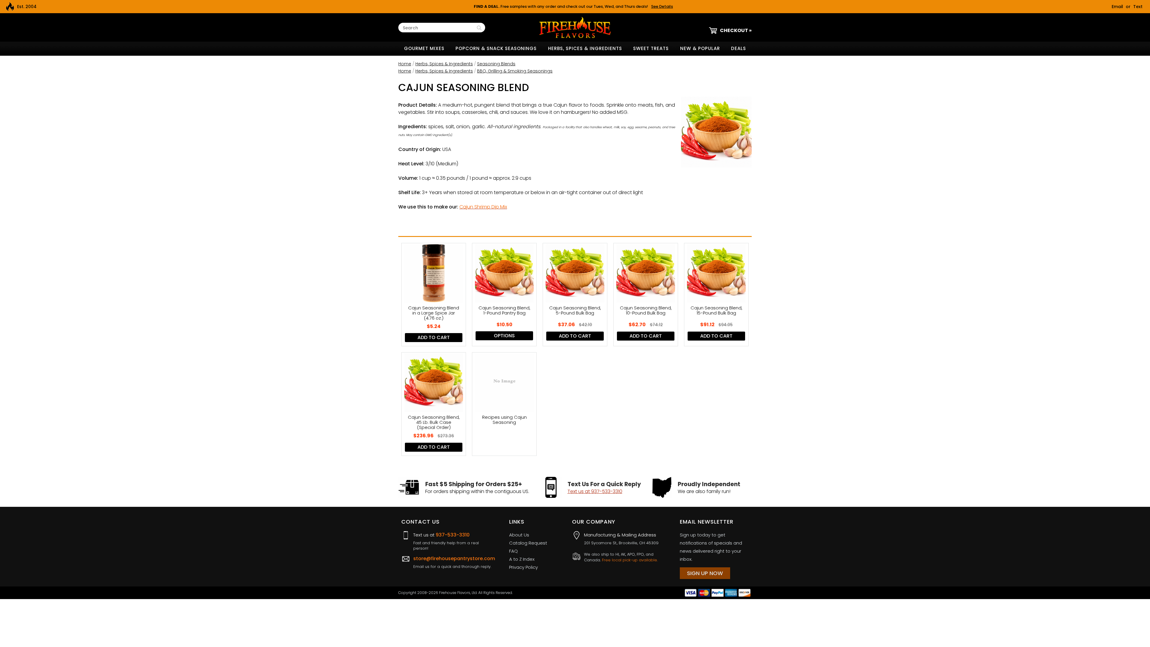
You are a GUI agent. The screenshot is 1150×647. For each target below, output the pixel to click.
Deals (738, 48)
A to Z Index (522, 559)
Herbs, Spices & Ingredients (585, 48)
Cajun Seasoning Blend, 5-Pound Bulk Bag (575, 310)
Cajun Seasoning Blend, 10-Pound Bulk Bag (646, 310)
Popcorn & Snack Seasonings (496, 48)
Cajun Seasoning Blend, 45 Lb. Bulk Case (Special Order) (434, 422)
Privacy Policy (523, 567)
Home (404, 64)
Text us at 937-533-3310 (595, 491)
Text (1138, 7)
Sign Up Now (705, 573)
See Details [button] (662, 6)
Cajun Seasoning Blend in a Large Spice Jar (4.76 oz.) (433, 313)
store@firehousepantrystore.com (454, 558)
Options (504, 335)
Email (1117, 7)
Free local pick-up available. (630, 560)
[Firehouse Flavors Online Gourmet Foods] (575, 27)
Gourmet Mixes (424, 48)
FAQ (513, 551)
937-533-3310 (453, 534)
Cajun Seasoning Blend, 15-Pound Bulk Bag (716, 310)
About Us (519, 535)
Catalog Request (528, 543)
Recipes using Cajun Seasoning (504, 420)
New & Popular (700, 48)
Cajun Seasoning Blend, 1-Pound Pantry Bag (504, 310)
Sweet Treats (651, 48)
